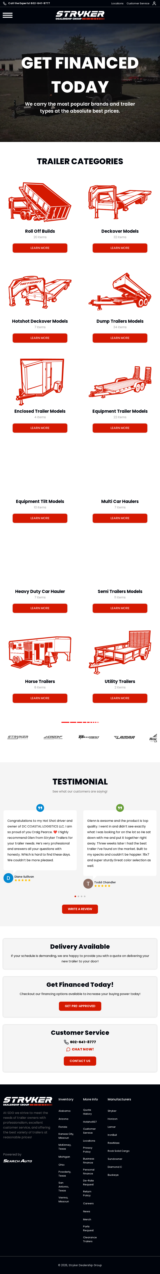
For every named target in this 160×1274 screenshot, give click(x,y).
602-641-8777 (82, 1042)
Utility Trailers (120, 681)
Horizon (112, 1119)
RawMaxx (113, 1143)
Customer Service (138, 3)
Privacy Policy (87, 1150)
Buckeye (113, 1175)
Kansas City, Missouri (66, 1136)
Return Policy (87, 1193)
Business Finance (88, 1160)
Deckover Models (120, 231)
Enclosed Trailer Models (40, 411)
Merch (87, 1219)
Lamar (112, 1127)
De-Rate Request (88, 1182)
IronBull (112, 1135)
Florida (63, 1127)
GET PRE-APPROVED (80, 1006)
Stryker (112, 1111)
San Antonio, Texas (64, 1186)
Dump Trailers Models (120, 321)
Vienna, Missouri (64, 1199)
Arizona (63, 1119)
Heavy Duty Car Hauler (40, 591)
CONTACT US (80, 1061)
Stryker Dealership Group (85, 1265)
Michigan (64, 1157)
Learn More (40, 248)
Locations (117, 3)
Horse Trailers (40, 681)
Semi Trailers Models (120, 591)
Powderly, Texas (65, 1174)
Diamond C (115, 1167)
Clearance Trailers (90, 1239)
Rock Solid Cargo (119, 1151)
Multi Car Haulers (120, 501)
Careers (88, 1203)
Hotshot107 (90, 1122)
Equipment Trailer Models (120, 411)
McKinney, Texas (65, 1147)
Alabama (64, 1111)
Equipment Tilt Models (40, 501)
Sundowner (115, 1159)
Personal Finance (88, 1171)
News (86, 1211)
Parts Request (88, 1228)
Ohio (62, 1165)
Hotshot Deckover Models (40, 321)
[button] (8, 15)
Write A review (80, 909)
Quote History (87, 1112)
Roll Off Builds (40, 231)
